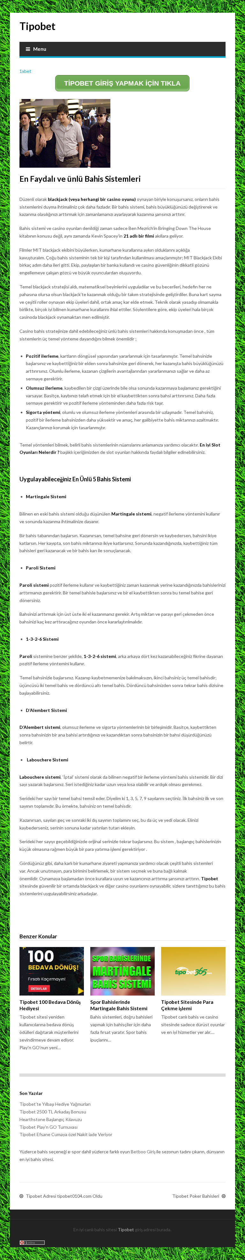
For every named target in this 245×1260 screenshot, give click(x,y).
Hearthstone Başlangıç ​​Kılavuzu (50, 1119)
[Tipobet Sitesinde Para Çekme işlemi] (193, 971)
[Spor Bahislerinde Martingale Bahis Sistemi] (122, 971)
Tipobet (37, 26)
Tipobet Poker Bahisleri (195, 1196)
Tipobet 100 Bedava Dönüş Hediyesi (50, 1005)
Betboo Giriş (143, 1151)
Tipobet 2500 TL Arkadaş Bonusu (52, 1111)
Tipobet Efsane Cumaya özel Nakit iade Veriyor (65, 1134)
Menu (39, 49)
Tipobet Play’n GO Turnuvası (48, 1127)
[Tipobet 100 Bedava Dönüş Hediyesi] (51, 971)
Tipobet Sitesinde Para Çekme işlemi (187, 1005)
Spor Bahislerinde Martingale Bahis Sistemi (118, 1005)
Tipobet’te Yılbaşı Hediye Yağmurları (55, 1104)
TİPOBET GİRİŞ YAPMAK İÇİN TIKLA (122, 83)
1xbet (25, 71)
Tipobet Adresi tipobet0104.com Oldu (64, 1196)
